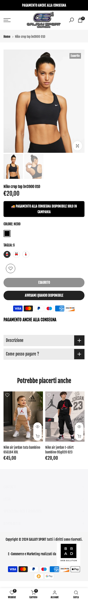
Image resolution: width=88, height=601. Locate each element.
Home (7, 36)
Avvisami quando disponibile (44, 295)
